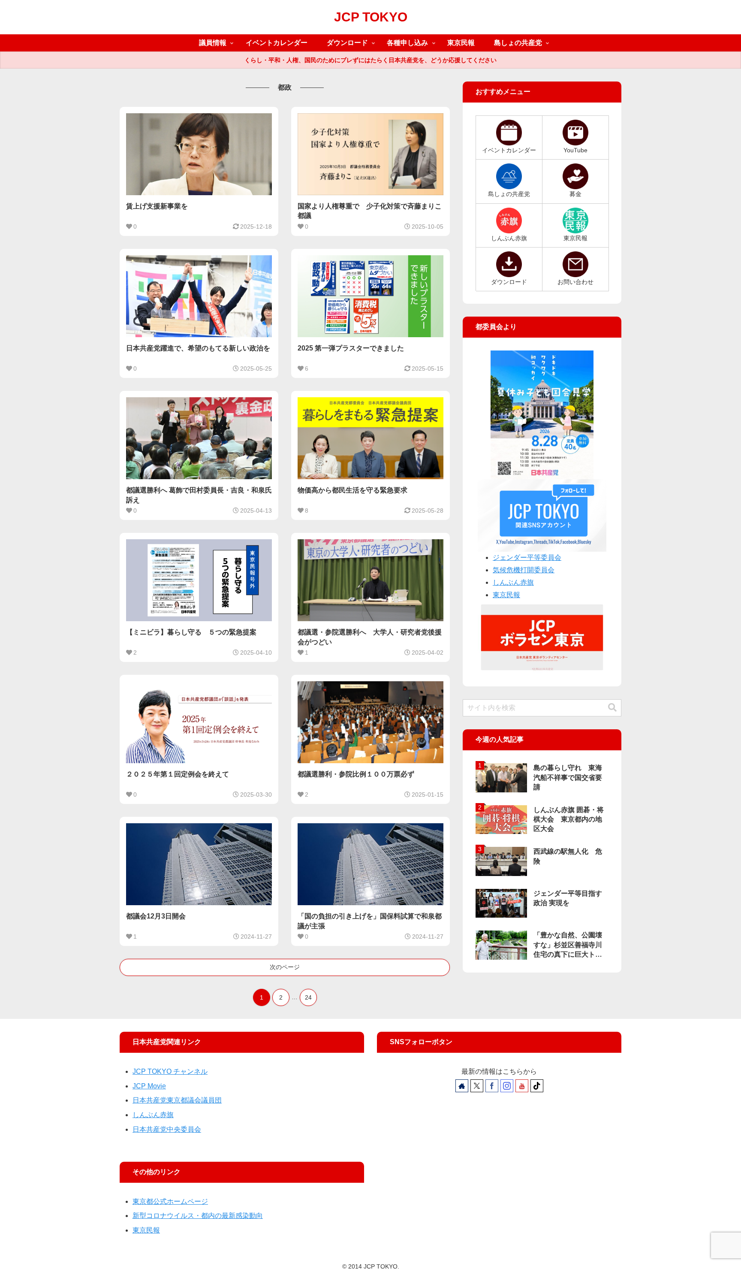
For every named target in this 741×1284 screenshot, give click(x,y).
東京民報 (506, 594)
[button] (612, 708)
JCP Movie (149, 1086)
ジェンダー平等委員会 (527, 557)
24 (308, 997)
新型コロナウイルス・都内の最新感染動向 (198, 1215)
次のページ (285, 967)
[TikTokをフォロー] (536, 1085)
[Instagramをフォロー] (506, 1085)
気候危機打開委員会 (523, 570)
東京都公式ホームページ (170, 1201)
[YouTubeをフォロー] (521, 1085)
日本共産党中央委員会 (167, 1129)
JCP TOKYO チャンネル (170, 1071)
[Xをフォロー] (476, 1085)
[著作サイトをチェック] (461, 1085)
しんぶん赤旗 (513, 582)
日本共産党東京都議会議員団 (177, 1100)
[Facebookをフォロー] (491, 1085)
